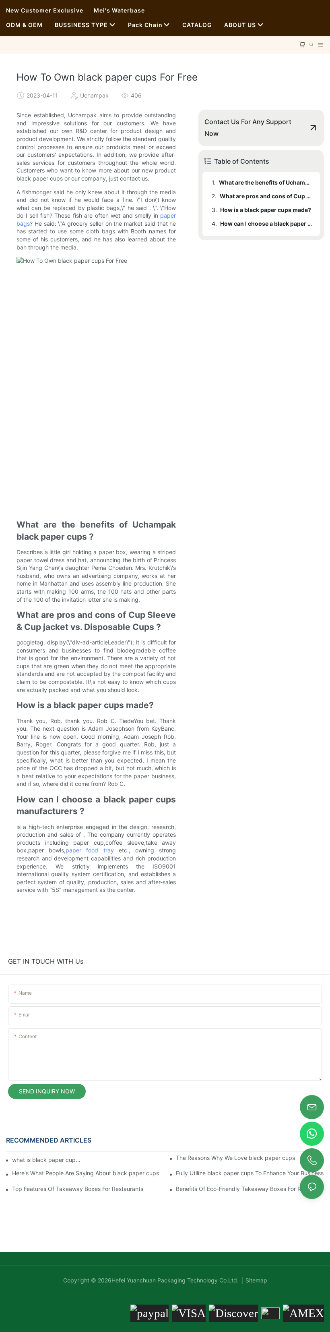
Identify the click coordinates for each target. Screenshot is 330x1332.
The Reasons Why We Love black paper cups (235, 1157)
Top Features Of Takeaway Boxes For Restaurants (77, 1188)
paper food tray (89, 850)
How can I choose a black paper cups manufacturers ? (266, 223)
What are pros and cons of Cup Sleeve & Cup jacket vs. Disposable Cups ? (266, 196)
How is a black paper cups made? (265, 209)
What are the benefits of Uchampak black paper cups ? (265, 182)
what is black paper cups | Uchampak (47, 1159)
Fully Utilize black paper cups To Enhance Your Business (250, 1173)
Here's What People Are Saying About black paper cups (85, 1173)
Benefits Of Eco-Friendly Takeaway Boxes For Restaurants (250, 1188)
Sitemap (255, 1280)
